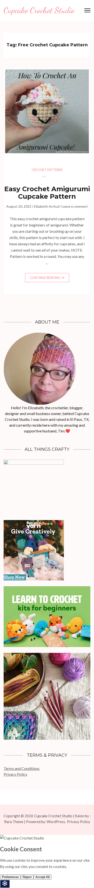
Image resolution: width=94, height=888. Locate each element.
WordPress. (56, 821)
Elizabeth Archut (46, 206)
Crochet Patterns (47, 170)
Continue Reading (45, 278)
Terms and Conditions (22, 768)
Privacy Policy (15, 774)
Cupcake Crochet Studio (39, 10)
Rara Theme (13, 821)
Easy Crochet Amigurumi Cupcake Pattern (47, 192)
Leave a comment (74, 206)
